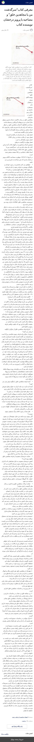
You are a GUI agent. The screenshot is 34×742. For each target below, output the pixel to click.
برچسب (24, 721)
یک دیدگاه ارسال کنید (17, 726)
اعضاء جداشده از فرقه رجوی (20, 717)
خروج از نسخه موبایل (17, 739)
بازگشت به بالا (4, 734)
